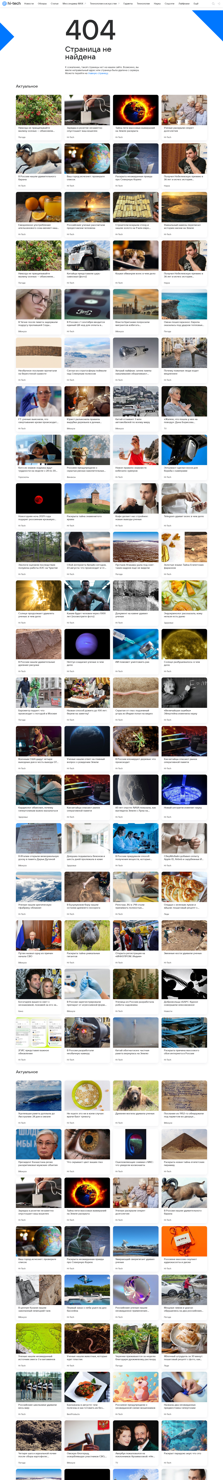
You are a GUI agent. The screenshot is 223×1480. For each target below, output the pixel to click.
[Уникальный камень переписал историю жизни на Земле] (184, 214)
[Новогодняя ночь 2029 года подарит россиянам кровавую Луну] (38, 506)
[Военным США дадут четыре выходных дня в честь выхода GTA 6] (38, 749)
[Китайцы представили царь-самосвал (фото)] (87, 263)
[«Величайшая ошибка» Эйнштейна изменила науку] (184, 700)
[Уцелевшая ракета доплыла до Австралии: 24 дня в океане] (38, 1297)
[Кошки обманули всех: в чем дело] (136, 263)
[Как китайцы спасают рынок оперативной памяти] (184, 749)
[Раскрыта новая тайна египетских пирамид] (184, 1346)
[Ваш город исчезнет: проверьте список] (87, 166)
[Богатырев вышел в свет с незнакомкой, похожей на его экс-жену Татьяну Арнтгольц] (38, 991)
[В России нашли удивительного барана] (38, 166)
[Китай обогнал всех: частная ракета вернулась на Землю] (136, 1040)
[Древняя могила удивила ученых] (136, 1297)
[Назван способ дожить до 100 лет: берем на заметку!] (87, 700)
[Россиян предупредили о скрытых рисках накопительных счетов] (87, 457)
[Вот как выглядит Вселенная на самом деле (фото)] (87, 1088)
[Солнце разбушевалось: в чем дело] (184, 651)
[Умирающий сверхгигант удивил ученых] (136, 1443)
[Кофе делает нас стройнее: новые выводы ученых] (136, 506)
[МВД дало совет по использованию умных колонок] (38, 1137)
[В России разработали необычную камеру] (87, 1040)
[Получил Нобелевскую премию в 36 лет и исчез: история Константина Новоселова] (184, 166)
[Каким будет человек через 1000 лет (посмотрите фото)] (87, 603)
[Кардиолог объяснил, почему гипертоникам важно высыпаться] (38, 797)
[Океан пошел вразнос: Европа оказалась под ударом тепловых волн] (184, 312)
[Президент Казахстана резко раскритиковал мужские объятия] (38, 1346)
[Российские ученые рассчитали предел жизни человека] (87, 214)
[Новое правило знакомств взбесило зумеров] (136, 457)
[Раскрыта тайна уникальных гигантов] (87, 943)
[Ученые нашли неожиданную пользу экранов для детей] (87, 1137)
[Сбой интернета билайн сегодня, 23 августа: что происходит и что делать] (87, 554)
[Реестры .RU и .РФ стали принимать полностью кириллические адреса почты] (136, 894)
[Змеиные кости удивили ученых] (184, 943)
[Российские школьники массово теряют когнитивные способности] (38, 1234)
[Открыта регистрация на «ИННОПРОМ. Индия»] (136, 943)
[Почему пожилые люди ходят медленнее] (184, 360)
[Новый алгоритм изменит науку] (184, 797)
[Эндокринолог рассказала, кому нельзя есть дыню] (184, 603)
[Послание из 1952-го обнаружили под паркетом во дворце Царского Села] (184, 1297)
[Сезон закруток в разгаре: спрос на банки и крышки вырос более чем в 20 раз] (87, 1186)
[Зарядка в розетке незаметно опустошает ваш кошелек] (87, 117)
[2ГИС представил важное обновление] (38, 1040)
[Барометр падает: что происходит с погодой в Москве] (38, 700)
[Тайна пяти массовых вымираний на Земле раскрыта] (136, 117)
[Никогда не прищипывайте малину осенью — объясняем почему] (38, 117)
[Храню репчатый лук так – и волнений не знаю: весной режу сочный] (184, 1186)
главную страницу (98, 73)
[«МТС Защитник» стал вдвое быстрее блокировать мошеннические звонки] (136, 1088)
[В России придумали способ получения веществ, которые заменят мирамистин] (136, 846)
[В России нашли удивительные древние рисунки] (38, 651)
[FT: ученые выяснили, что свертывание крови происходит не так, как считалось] (38, 409)
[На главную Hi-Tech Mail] (14, 3)
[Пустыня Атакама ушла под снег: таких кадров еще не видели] (136, 554)
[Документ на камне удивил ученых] (136, 603)
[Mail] (4, 3)
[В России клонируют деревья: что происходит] (136, 749)
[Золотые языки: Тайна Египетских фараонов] (184, 554)
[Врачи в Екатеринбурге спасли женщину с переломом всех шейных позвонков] (38, 1186)
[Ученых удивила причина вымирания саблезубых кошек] (184, 1234)
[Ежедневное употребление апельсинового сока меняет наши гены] (38, 214)
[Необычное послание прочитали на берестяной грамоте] (38, 360)
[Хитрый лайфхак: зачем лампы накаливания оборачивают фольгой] (136, 360)
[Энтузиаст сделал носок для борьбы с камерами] (184, 457)
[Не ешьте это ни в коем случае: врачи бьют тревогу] (87, 1297)
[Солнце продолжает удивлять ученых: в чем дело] (38, 603)
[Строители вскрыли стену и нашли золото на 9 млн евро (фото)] (136, 214)
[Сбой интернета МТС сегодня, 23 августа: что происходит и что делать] (136, 1234)
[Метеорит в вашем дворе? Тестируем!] (136, 1186)
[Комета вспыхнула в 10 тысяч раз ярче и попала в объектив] (184, 1088)
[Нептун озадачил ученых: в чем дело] (87, 651)
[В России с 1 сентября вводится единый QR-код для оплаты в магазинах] (87, 312)
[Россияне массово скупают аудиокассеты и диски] (184, 1443)
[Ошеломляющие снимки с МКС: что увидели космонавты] (136, 1346)
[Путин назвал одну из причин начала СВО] (38, 943)
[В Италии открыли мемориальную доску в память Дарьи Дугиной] (38, 846)
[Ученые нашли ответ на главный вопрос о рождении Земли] (87, 749)
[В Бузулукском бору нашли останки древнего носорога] (87, 894)
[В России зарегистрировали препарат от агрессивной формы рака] (87, 991)
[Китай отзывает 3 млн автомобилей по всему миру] (136, 409)
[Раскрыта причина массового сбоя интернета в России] (184, 1040)
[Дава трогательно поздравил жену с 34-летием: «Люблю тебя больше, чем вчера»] (38, 1088)
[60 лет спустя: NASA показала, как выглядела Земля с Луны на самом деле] (136, 797)
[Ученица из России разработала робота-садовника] (136, 991)
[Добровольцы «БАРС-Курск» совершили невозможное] (184, 991)
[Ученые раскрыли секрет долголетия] (184, 117)
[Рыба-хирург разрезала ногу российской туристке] (184, 1137)
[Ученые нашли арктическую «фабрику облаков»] (38, 894)
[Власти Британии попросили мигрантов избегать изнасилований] (136, 312)
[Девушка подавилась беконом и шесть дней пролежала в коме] (87, 846)
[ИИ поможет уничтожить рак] (136, 651)
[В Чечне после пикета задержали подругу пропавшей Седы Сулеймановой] (38, 312)
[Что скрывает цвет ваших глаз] (87, 1346)
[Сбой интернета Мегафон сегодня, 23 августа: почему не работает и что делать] (87, 1234)
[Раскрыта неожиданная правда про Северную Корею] (136, 166)
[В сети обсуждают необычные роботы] (136, 1137)
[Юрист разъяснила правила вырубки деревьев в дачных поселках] (87, 409)
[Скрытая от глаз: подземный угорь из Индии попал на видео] (136, 700)
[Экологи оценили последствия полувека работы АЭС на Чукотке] (38, 554)
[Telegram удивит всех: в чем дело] (184, 506)
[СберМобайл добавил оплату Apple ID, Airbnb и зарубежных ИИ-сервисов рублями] (184, 846)
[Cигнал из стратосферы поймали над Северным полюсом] (87, 360)
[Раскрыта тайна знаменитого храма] (87, 506)
